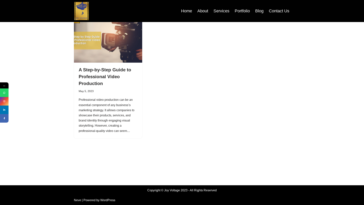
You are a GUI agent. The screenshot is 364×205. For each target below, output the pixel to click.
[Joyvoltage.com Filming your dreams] (81, 11)
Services (221, 11)
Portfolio (242, 11)
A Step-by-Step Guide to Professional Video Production (105, 76)
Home (186, 11)
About (202, 11)
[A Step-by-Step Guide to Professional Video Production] (108, 37)
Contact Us (279, 11)
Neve (77, 200)
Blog (259, 11)
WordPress (107, 200)
